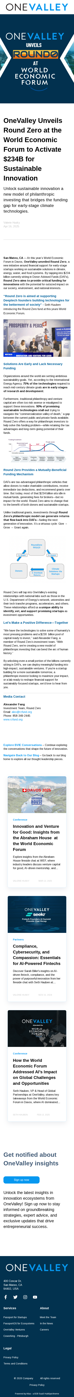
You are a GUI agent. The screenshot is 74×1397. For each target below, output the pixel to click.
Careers (44, 1329)
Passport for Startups (15, 1317)
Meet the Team (48, 1317)
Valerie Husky (11, 222)
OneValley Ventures (14, 1329)
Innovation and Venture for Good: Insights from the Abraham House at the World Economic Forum (36, 838)
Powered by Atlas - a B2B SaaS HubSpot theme (37, 1394)
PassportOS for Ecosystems (18, 1323)
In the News (46, 1323)
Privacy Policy (10, 1357)
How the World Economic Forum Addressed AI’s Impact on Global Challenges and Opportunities (35, 1072)
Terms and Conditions (15, 1363)
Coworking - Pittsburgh (15, 1336)
